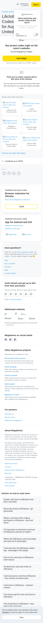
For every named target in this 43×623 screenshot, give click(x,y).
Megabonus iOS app (12, 228)
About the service (11, 463)
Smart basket (10, 384)
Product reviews (11, 375)
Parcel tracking (10, 367)
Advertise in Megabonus (13, 420)
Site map (8, 473)
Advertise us (9, 414)
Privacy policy (10, 486)
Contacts (8, 467)
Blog (6, 270)
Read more (31, 27)
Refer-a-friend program (13, 299)
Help (6, 260)
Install (21, 207)
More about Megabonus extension (17, 199)
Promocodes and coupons (15, 358)
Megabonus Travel (12, 395)
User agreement (11, 482)
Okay (21, 617)
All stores (8, 267)
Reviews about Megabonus (14, 470)
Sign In (36, 5)
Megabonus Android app (14, 225)
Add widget (21, 58)
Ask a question (22, 252)
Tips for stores (10, 417)
